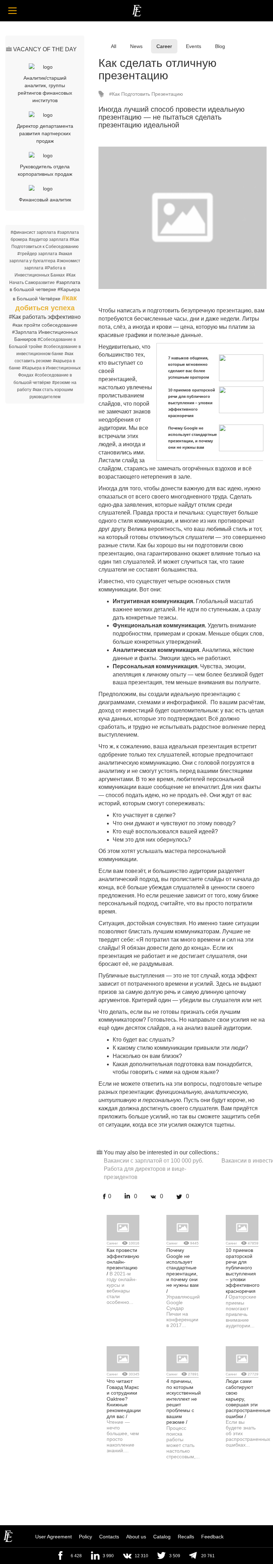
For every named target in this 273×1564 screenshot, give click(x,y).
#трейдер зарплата (37, 253)
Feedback (212, 1536)
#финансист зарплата (33, 232)
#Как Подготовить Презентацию (146, 94)
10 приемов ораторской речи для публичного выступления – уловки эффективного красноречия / (242, 1273)
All (113, 46)
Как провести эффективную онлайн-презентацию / (123, 1261)
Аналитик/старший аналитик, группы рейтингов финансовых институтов (45, 89)
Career (164, 46)
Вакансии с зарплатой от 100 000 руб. (153, 1161)
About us (136, 1536)
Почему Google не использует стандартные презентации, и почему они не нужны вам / (182, 1270)
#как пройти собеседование (44, 325)
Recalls (186, 1536)
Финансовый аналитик (45, 199)
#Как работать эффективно (45, 317)
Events (193, 46)
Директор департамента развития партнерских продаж (45, 133)
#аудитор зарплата (48, 239)
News (136, 46)
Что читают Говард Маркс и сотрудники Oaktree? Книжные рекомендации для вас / (124, 1398)
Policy (85, 1536)
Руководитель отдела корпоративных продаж (45, 170)
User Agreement (53, 1536)
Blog (220, 46)
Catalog (162, 1536)
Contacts (109, 1536)
